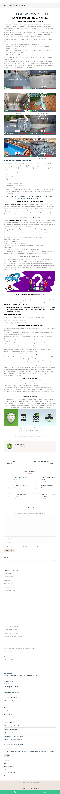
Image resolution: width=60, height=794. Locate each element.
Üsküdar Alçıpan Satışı (9, 651)
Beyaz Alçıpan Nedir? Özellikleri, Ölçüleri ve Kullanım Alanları (19, 648)
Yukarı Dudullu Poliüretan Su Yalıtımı (48, 495)
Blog (5, 763)
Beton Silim (7, 580)
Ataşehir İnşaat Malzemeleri (11, 629)
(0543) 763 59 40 (11, 687)
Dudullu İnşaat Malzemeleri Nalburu (13, 636)
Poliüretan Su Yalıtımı (22, 436)
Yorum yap (44, 436)
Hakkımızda (6, 760)
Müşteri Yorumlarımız (9, 766)
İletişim (5, 775)
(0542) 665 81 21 (8, 684)
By (31, 436)
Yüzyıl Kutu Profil (8, 659)
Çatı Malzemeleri (8, 583)
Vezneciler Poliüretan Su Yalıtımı (48, 478)
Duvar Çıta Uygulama (9, 573)
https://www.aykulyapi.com (21, 446)
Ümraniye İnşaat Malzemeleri (11, 626)
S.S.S (5, 769)
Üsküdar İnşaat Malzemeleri (11, 633)
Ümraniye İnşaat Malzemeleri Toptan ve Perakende (17, 654)
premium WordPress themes (35, 782)
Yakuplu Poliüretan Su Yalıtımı (20, 487)
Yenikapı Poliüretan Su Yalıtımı (20, 495)
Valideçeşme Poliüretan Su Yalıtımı (20, 478)
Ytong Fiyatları (8, 656)
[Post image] (8, 479)
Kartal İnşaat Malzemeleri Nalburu (12, 640)
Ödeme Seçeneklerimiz (9, 772)
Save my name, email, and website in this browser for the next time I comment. (23, 546)
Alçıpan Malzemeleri (9, 576)
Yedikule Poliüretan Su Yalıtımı (47, 487)
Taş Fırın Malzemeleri (9, 590)
